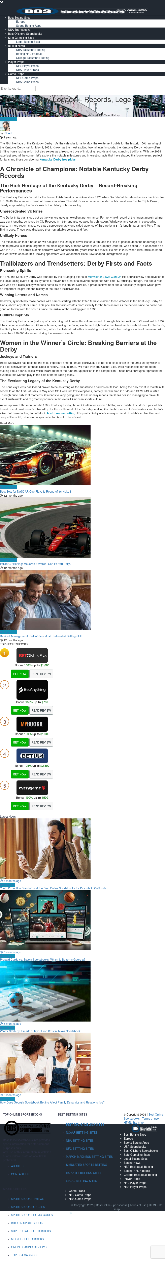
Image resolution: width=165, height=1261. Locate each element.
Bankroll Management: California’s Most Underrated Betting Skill (40, 636)
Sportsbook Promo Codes (32, 1215)
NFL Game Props (27, 78)
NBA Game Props (27, 82)
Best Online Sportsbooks (15, 115)
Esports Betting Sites (83, 1173)
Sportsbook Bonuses (28, 1207)
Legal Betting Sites (28, 42)
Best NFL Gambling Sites (85, 1124)
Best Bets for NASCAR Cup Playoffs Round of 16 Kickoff (35, 491)
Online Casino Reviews (28, 1247)
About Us (18, 1166)
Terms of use (151, 1118)
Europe (20, 21)
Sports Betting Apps (28, 26)
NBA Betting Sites (80, 1140)
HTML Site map (134, 1122)
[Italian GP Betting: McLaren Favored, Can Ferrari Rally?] (82, 527)
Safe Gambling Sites (21, 38)
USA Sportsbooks (19, 30)
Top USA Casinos (23, 1255)
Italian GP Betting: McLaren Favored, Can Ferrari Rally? (35, 564)
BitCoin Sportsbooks (27, 1223)
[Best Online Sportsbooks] (82, 11)
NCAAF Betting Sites (81, 1132)
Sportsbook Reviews (27, 1199)
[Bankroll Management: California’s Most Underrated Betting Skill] (82, 600)
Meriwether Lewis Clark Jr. (104, 277)
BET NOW (19, 674)
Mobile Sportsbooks (27, 1239)
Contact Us (20, 1174)
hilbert (8, 133)
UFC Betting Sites (80, 1148)
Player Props (16, 62)
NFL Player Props (27, 66)
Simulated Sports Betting (86, 1165)
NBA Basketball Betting (30, 50)
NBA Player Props (27, 70)
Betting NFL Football (29, 54)
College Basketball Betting (32, 58)
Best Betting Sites (19, 17)
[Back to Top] (70, 1213)
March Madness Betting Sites (89, 1157)
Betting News (16, 46)
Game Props (16, 74)
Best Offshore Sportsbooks (25, 34)
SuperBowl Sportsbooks (31, 1231)
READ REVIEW (41, 674)
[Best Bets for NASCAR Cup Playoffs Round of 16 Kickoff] (82, 455)
